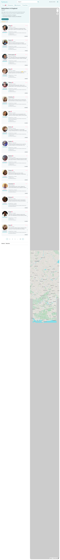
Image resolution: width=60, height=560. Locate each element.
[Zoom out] (57, 11)
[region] (44, 283)
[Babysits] (5, 2)
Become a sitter (52, 1)
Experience (11, 5)
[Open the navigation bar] (57, 2)
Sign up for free (5, 19)
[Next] (23, 239)
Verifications (18, 5)
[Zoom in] (57, 9)
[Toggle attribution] (58, 558)
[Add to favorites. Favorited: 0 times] (27, 156)
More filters (25, 5)
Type (4, 5)
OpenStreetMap (55, 558)
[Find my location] (57, 14)
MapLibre (51, 558)
